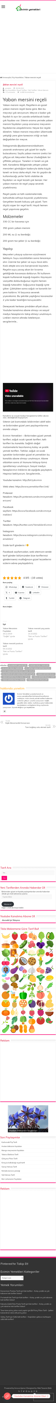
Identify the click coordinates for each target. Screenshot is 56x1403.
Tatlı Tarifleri (32, 90)
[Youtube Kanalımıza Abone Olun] (7, 1396)
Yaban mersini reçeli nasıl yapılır (16, 677)
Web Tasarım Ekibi (44, 1388)
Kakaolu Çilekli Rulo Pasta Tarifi (13, 1304)
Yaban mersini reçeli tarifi (44, 677)
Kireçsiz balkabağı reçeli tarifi (13, 1163)
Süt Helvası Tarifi (8, 1175)
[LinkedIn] (29, 1391)
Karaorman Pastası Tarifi (10, 1291)
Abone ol (7, 904)
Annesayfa (6, 77)
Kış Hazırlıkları (17, 77)
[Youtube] (32, 1391)
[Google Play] (37, 1391)
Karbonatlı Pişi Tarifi (9, 1142)
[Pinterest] (26, 1391)
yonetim (8, 88)
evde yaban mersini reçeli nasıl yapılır (18, 671)
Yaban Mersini (43, 90)
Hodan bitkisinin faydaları (23, 1130)
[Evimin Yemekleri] (28, 7)
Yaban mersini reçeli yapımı (13, 680)
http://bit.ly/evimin (32, 480)
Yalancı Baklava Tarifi (10, 1154)
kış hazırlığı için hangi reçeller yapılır (18, 674)
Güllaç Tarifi (5, 1317)
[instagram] (34, 1391)
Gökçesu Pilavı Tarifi (9, 1159)
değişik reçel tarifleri (39, 665)
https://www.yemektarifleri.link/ (32, 486)
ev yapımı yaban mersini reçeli (38, 668)
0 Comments (10, 92)
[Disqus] (28, 764)
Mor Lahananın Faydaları (11, 1179)
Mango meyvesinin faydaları (13, 1150)
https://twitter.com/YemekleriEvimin (32, 524)
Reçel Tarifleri (22, 90)
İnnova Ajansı (19, 1388)
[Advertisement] (28, 40)
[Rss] (19, 1391)
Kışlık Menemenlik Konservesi (17, 722)
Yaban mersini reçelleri (38, 680)
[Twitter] (24, 1391)
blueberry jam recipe (18, 665)
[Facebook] (21, 1391)
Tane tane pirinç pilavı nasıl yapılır (14, 1310)
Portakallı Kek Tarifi (8, 1297)
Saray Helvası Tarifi (9, 1167)
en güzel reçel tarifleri (12, 668)
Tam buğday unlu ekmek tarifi (38, 726)
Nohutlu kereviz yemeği (11, 1171)
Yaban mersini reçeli (46, 674)
